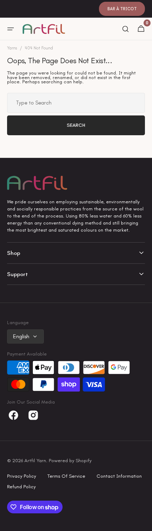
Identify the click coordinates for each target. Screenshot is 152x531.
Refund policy (21, 487)
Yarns (12, 48)
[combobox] (76, 103)
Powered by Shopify (70, 461)
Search (76, 125)
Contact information (119, 476)
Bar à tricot (122, 8)
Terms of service (66, 476)
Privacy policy (21, 476)
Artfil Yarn (35, 461)
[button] (10, 29)
